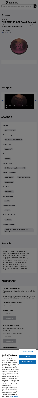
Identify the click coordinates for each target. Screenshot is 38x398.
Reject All (27, 356)
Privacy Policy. (14, 396)
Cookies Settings (28, 351)
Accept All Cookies (27, 362)
